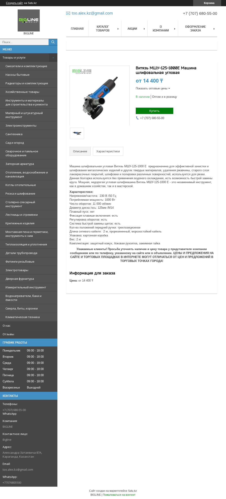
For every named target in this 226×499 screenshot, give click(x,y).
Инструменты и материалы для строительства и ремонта (27, 102)
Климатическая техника (23, 317)
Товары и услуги (14, 57)
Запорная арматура (20, 164)
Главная (77, 28)
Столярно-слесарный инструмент (20, 204)
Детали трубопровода (21, 253)
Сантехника (14, 134)
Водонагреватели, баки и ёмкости (23, 298)
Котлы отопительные (21, 185)
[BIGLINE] (28, 20)
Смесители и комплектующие (26, 66)
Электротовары (17, 270)
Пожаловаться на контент (119, 494)
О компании (161, 28)
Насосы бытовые (18, 75)
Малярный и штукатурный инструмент (24, 115)
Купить (154, 111)
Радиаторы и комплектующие (27, 83)
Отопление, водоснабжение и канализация (27, 174)
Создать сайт (14, 3)
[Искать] (53, 42)
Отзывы (8, 334)
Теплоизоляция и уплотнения (26, 244)
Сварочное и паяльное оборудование (22, 153)
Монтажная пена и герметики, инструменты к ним (27, 234)
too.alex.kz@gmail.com (18, 469)
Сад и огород (15, 143)
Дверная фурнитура (20, 279)
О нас (6, 326)
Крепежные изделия (20, 223)
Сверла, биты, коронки (22, 308)
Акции (132, 28)
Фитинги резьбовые (20, 261)
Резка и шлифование (20, 193)
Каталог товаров (102, 28)
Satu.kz (132, 490)
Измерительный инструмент (26, 287)
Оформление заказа (195, 28)
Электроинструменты (21, 125)
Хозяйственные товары (22, 92)
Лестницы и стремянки (22, 215)
